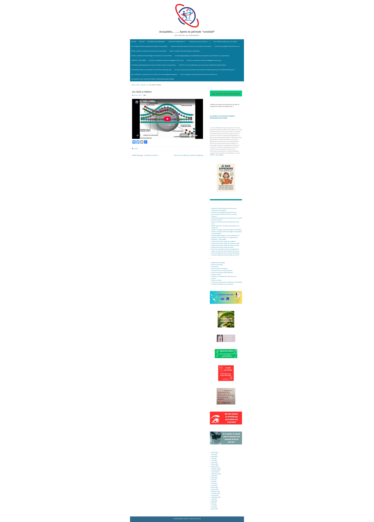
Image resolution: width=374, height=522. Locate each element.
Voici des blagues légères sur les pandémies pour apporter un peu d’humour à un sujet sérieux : (202, 56)
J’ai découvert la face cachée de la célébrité (223, 241)
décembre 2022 (215, 468)
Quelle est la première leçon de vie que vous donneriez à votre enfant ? (191, 46)
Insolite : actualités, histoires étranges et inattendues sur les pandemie (151, 56)
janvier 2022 (214, 489)
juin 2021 (214, 503)
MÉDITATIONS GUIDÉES (218, 263)
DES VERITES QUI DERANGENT (156, 41)
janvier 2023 (214, 466)
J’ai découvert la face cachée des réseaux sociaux (225, 245)
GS (146, 95)
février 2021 (214, 509)
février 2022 (214, 487)
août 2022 (214, 476)
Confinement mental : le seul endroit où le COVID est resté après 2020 (151, 70)
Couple (213, 278)
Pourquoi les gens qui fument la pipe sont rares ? (225, 255)
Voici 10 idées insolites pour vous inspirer (225, 41)
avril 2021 (214, 505)
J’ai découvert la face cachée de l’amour (222, 247)
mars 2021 (214, 507)
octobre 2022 (215, 472)
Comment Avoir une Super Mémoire (221, 270)
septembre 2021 (216, 497)
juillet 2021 (214, 501)
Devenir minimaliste (217, 265)
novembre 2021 (215, 493)
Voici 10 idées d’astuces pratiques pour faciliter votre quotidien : (149, 46)
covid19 (136, 148)
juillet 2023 (214, 456)
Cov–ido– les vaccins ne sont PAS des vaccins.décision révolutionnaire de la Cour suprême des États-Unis (204, 70)
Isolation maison (216, 274)
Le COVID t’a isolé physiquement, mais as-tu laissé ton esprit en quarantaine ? (153, 65)
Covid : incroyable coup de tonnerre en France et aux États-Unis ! (198, 74)
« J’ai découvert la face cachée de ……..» (199, 41)
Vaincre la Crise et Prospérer (219, 268)
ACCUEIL (133, 41)
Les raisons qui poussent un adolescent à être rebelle (226, 282)
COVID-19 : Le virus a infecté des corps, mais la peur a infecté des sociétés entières (202, 65)
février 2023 (214, 464)
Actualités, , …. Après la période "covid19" (187, 31)
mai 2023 (214, 458)
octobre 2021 (215, 495)
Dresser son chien (216, 280)
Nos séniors (214, 266)
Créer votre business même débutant (222, 272)
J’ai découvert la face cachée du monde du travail (225, 243)
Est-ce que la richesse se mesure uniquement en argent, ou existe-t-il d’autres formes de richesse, (225, 250)
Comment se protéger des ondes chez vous (227, 46)
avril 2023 (214, 460)
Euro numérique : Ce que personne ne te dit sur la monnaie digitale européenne (154, 74)
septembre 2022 (216, 474)
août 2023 (214, 454)
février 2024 (214, 452)
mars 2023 (214, 462)
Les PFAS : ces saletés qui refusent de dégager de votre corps (166, 60)
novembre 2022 (215, 470)
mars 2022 (214, 485)
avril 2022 (214, 483)
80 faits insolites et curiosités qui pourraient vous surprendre (148, 51)
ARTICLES (142, 41)
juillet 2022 (214, 478)
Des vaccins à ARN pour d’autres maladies (188, 155)
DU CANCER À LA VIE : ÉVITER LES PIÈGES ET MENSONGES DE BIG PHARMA (152, 79)
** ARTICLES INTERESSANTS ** (176, 41)
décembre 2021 (215, 491)
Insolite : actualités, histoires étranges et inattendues (184, 51)
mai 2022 (214, 481)
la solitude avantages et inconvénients (222, 284)
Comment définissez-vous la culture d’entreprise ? (225, 253)
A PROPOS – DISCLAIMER (138, 60)
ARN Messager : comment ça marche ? (145, 155)
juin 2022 (214, 479)
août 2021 (214, 499)
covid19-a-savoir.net (220, 128)
